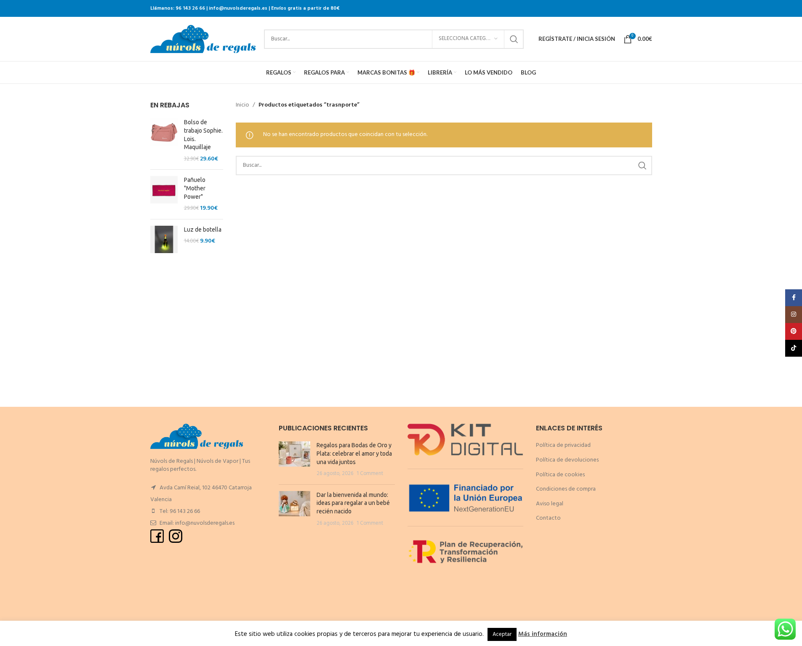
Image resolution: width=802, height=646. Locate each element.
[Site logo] (203, 39)
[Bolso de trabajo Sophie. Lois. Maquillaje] (164, 140)
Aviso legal (549, 504)
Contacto (548, 518)
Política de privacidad (563, 445)
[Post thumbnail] (294, 459)
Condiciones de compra (566, 489)
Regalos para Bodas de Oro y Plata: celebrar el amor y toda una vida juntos (354, 453)
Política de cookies (560, 475)
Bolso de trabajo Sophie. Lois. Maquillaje (203, 134)
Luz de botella (202, 229)
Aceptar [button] (502, 634)
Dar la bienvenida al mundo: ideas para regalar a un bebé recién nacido (353, 503)
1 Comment (370, 474)
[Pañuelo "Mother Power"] (164, 194)
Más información (542, 634)
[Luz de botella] (164, 239)
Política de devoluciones (567, 460)
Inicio (242, 105)
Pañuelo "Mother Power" (194, 188)
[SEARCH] (514, 39)
